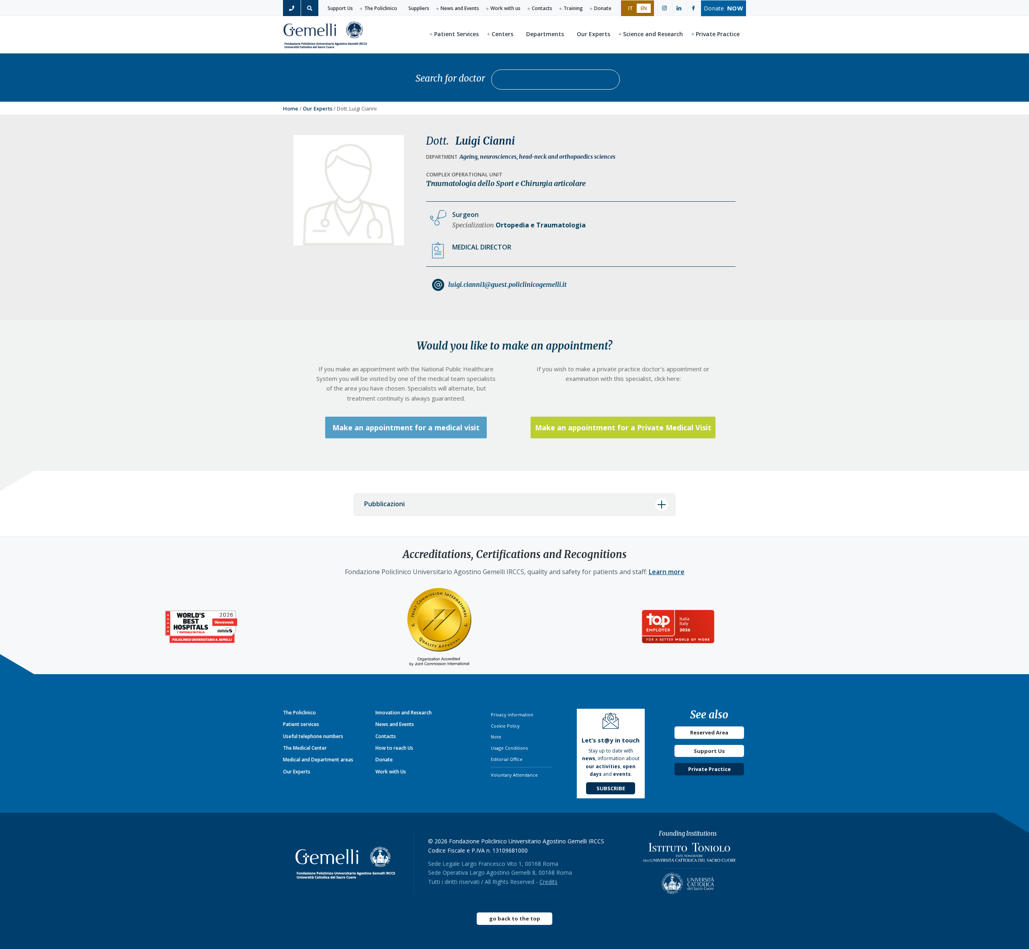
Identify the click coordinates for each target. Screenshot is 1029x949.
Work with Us (390, 771)
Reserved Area (709, 732)
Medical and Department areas (318, 759)
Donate (602, 8)
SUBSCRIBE (610, 788)
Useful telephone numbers (313, 736)
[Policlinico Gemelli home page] (348, 862)
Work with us (505, 8)
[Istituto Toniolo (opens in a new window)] (689, 854)
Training (573, 8)
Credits (548, 882)
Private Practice (709, 769)
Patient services (301, 724)
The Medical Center (305, 747)
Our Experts (317, 108)
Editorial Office (507, 759)
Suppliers (418, 8)
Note (496, 737)
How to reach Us (394, 747)
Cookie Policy (505, 726)
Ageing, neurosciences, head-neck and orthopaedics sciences (537, 156)
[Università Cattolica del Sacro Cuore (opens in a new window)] (688, 881)
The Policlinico (380, 8)
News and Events (460, 8)
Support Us (340, 8)
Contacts (542, 8)
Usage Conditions (509, 748)
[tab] (514, 504)
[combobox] (555, 80)
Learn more (667, 571)
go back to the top (514, 918)
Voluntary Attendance (514, 775)
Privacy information (512, 715)
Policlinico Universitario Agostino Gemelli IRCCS (325, 34)
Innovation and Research (403, 712)
